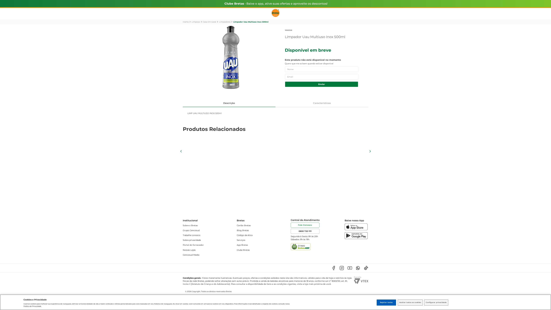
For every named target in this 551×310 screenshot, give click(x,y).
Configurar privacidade (436, 302)
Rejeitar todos (386, 302)
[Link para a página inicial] (186, 22)
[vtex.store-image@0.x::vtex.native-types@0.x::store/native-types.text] (333, 268)
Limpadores (224, 22)
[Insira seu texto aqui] (356, 229)
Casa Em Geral (209, 22)
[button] (181, 151)
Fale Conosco (305, 225)
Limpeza (196, 22)
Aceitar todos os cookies (410, 302)
